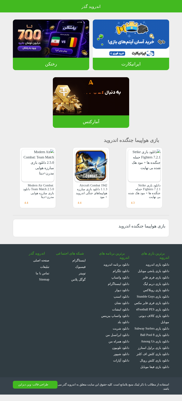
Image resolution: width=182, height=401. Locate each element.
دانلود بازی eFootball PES (152, 309)
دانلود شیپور (121, 354)
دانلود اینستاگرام (118, 284)
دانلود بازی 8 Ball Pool (154, 335)
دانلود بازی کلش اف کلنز (152, 354)
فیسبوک (81, 267)
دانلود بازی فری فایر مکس (151, 303)
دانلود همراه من (119, 341)
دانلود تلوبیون (120, 348)
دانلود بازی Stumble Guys (153, 296)
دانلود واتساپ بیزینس (115, 316)
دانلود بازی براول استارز (153, 348)
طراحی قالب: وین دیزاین (33, 384)
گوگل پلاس (79, 279)
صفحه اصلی (41, 260)
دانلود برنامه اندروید (116, 264)
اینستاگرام (79, 260)
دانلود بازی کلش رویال (154, 360)
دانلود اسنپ (121, 296)
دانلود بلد (123, 322)
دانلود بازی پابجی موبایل (153, 271)
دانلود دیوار (122, 290)
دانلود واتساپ (120, 277)
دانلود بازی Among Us (155, 341)
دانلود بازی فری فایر (156, 277)
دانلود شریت (121, 328)
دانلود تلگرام (121, 271)
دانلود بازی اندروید (157, 264)
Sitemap (44, 279)
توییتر (83, 273)
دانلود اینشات (120, 309)
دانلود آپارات (121, 360)
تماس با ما (42, 273)
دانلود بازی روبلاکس (156, 290)
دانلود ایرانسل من (117, 335)
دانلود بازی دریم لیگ (156, 284)
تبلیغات (44, 267)
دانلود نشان (122, 303)
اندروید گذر (91, 6)
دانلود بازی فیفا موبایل (154, 367)
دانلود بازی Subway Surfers (152, 328)
